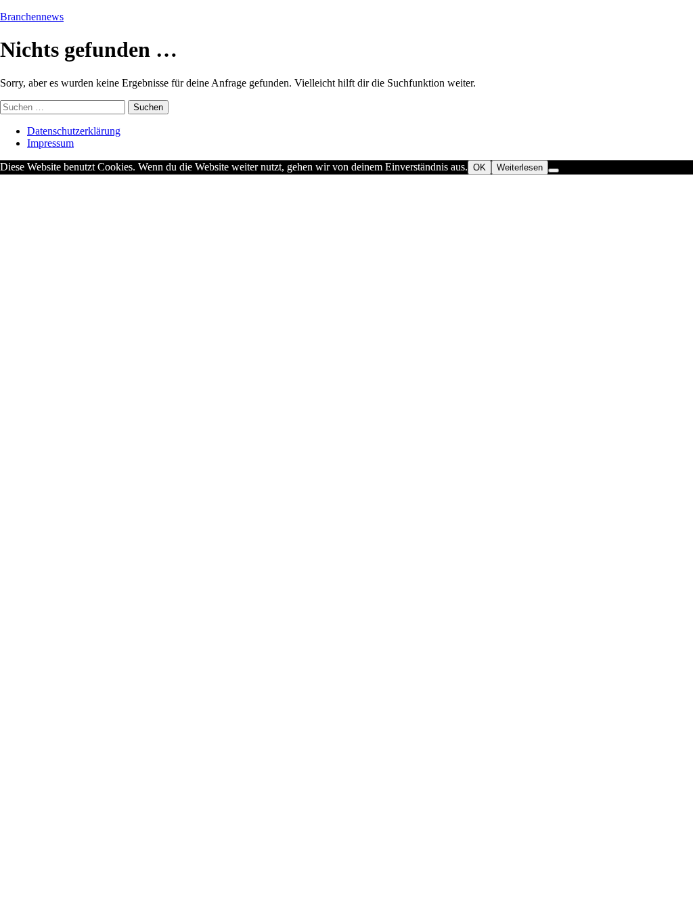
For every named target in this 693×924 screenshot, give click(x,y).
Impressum (50, 143)
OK (479, 167)
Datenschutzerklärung (73, 131)
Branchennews (32, 16)
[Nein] (553, 170)
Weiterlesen (520, 167)
